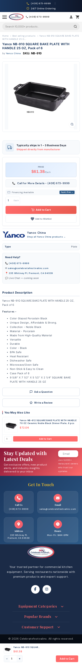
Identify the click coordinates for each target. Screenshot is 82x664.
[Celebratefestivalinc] (41, 559)
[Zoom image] (72, 124)
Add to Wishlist (43, 219)
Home (5, 36)
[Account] (71, 17)
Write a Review (43, 402)
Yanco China (13, 53)
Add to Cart (45, 439)
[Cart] (78, 17)
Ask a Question (43, 391)
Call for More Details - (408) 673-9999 (41, 183)
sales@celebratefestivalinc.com (28, 268)
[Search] (75, 26)
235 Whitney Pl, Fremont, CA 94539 (31, 273)
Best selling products (24, 36)
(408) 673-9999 (19, 263)
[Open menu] (4, 17)
